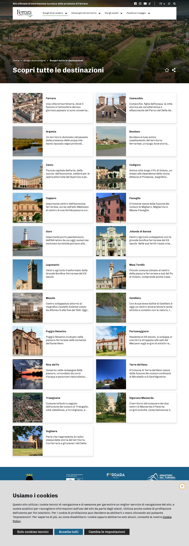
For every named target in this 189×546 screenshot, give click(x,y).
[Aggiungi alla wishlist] (167, 70)
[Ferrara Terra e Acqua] (27, 13)
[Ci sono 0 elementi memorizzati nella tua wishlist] (169, 3)
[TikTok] (149, 3)
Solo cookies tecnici (33, 532)
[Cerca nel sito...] (174, 3)
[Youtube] (145, 3)
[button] (162, 4)
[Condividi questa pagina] (173, 70)
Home (16, 60)
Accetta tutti (68, 532)
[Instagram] (140, 3)
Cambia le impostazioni (107, 532)
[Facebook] (136, 3)
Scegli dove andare (35, 60)
